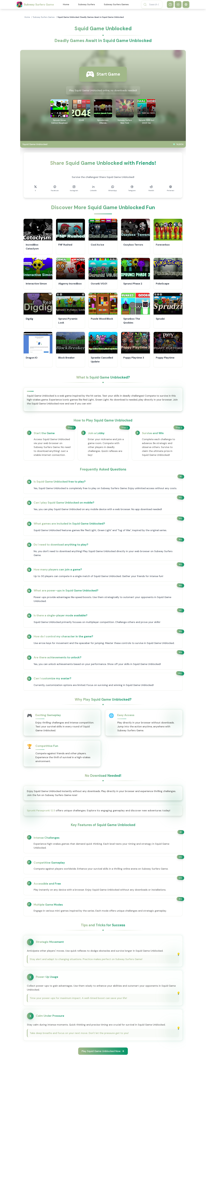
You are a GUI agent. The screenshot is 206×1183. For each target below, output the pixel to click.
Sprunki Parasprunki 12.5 (41, 810)
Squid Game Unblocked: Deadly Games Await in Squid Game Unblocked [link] (91, 17)
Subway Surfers (86, 4)
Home (66, 4)
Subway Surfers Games (116, 4)
